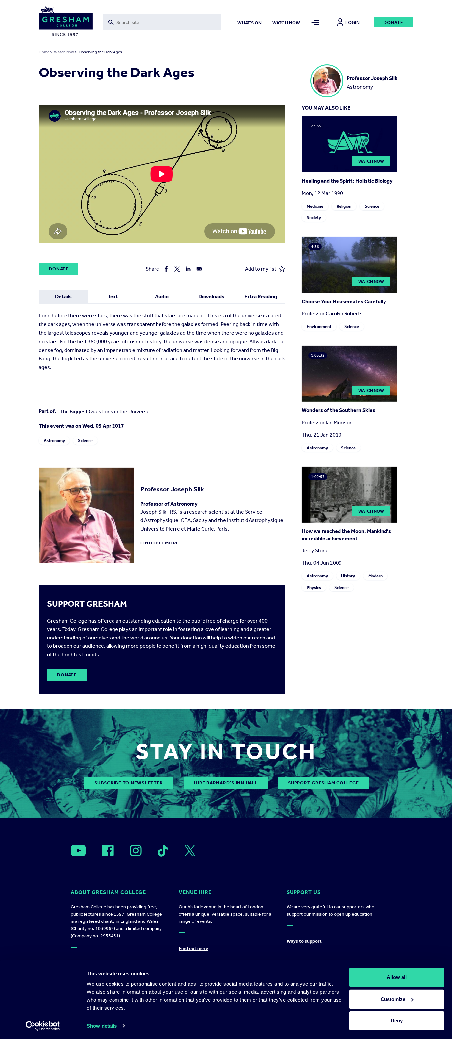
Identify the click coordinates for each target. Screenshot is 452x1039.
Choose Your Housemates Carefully (344, 301)
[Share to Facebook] (166, 269)
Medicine (315, 206)
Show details (102, 1026)
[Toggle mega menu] (315, 22)
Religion (344, 206)
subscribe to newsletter (128, 783)
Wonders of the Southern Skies (338, 410)
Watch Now (64, 52)
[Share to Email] (199, 269)
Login (352, 22)
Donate (393, 22)
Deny (397, 1020)
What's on (249, 22)
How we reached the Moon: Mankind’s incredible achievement (346, 535)
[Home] (66, 22)
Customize (393, 999)
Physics (314, 587)
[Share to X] (177, 269)
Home (44, 52)
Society (314, 217)
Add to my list (260, 269)
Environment (319, 326)
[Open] (78, 850)
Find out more (159, 543)
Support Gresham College (323, 783)
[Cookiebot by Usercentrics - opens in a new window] (43, 1026)
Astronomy (54, 440)
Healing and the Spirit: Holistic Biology (347, 181)
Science (85, 440)
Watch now (286, 22)
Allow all (397, 977)
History (348, 575)
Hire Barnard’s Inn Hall (226, 783)
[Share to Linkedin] (188, 269)
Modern (375, 575)
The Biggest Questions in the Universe (105, 411)
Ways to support (304, 941)
